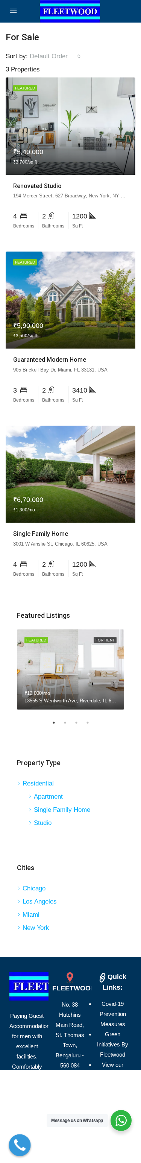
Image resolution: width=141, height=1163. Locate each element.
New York (36, 927)
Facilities (112, 1095)
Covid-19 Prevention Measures (113, 1014)
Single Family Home (62, 809)
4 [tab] (91, 722)
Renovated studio (37, 186)
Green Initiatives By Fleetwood (112, 1044)
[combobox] (55, 56)
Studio (43, 822)
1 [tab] (57, 722)
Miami (31, 914)
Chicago (34, 888)
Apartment (48, 796)
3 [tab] (80, 722)
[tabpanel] (70, 669)
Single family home (40, 533)
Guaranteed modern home (49, 359)
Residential (38, 783)
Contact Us (113, 1085)
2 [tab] (69, 722)
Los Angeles (40, 901)
